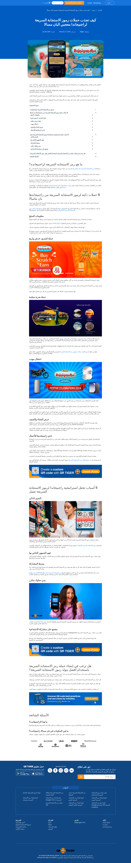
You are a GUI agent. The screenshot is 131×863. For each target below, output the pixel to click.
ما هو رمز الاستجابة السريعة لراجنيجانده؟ (42, 110)
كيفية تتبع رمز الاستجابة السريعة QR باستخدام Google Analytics (101, 805)
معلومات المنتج (35, 115)
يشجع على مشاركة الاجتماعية (39, 149)
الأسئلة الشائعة (34, 156)
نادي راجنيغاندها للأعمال (38, 130)
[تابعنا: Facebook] (55, 770)
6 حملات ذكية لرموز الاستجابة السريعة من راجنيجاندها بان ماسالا (49, 113)
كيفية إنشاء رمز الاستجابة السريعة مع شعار (30, 799)
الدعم (76, 820)
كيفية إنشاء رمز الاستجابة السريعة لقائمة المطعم (76, 804)
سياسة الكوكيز (20, 829)
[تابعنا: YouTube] (66, 770)
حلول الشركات (52, 827)
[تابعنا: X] (50, 770)
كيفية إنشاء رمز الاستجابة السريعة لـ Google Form (53, 799)
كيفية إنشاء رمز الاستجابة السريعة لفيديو (76, 799)
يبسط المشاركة (35, 143)
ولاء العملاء (40, 622)
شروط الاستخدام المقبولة (23, 825)
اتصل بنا (105, 825)
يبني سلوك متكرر (36, 146)
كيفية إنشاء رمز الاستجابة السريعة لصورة (99, 799)
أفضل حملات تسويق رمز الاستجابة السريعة (72, 352)
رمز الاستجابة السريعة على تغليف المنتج (82, 169)
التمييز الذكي (34, 137)
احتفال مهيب (34, 124)
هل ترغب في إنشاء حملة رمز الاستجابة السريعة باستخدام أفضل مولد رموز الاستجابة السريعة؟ (57, 153)
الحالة (50, 825)
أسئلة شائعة (106, 822)
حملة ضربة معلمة (36, 121)
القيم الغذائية (56, 223)
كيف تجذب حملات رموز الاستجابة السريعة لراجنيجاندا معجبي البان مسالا (68, 10)
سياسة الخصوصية (21, 827)
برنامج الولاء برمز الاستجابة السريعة (79, 460)
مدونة (93, 10)
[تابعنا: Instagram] (61, 770)
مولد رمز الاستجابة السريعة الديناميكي (60, 185)
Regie (82, 32)
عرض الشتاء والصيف (37, 127)
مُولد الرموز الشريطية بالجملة (31, 793)
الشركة (50, 820)
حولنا (49, 822)
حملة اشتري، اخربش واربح (38, 118)
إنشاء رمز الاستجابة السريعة (73, 3)
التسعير (50, 829)
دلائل (104, 820)
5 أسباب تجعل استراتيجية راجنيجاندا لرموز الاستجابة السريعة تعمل (49, 135)
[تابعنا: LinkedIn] (71, 770)
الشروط (18, 820)
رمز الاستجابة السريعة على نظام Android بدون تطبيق (45, 573)
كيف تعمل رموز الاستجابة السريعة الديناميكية (99, 794)
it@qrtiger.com (80, 822)
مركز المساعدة (107, 827)
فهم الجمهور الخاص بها (37, 140)
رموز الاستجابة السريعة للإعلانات (86, 545)
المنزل (100, 10)
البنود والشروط (20, 822)
